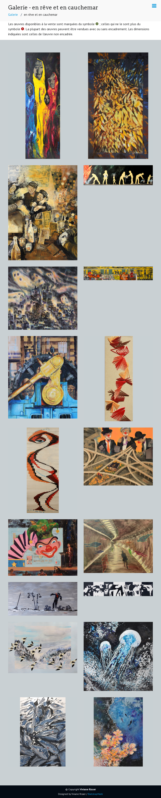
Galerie (13, 15)
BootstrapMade (95, 794)
